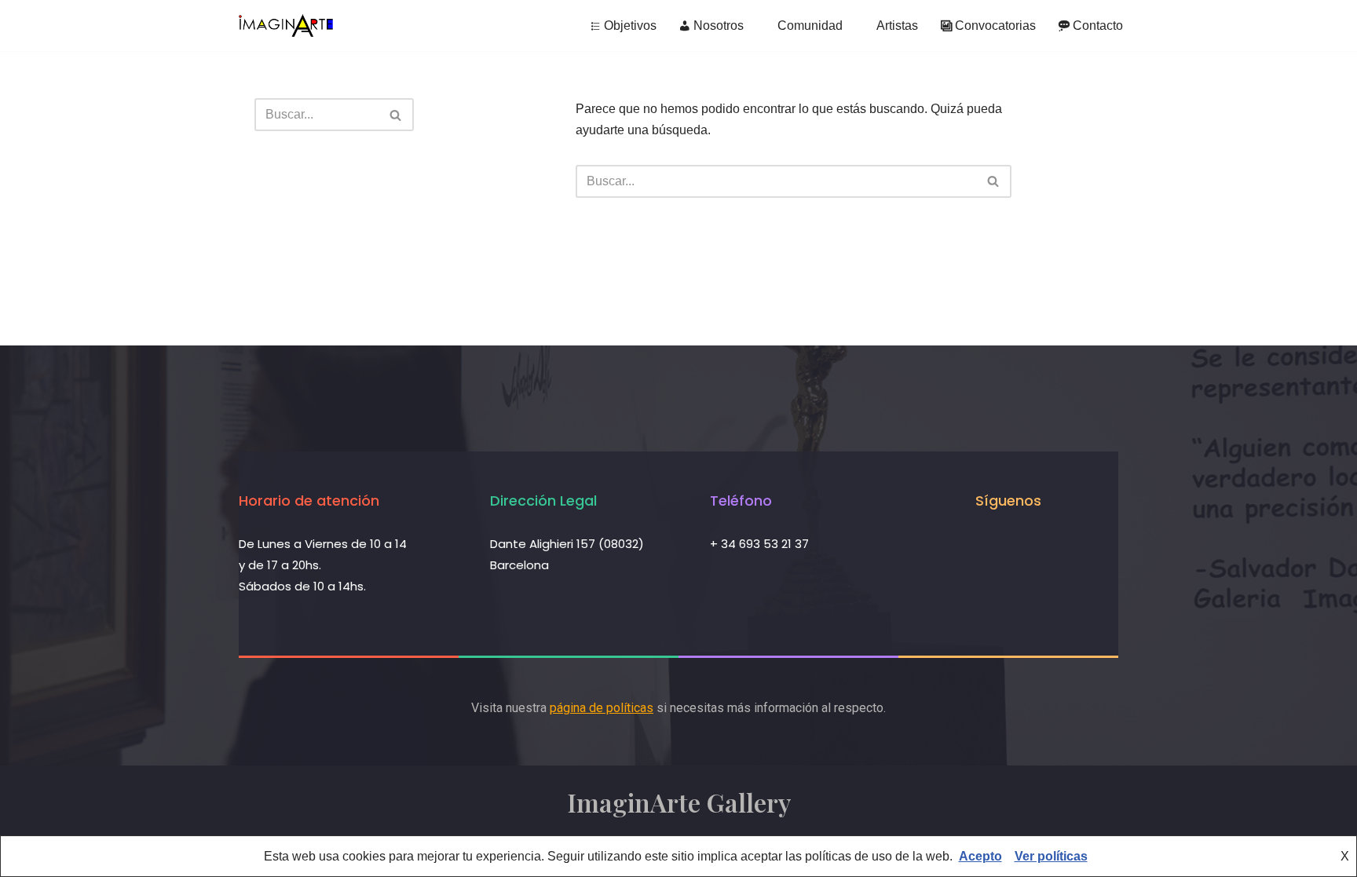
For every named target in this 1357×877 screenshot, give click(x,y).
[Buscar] (396, 114)
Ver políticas (1051, 856)
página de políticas (601, 707)
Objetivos (630, 25)
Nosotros (718, 25)
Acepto (980, 856)
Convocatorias (995, 25)
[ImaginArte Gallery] (286, 25)
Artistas (897, 25)
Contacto (1098, 25)
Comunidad (810, 25)
